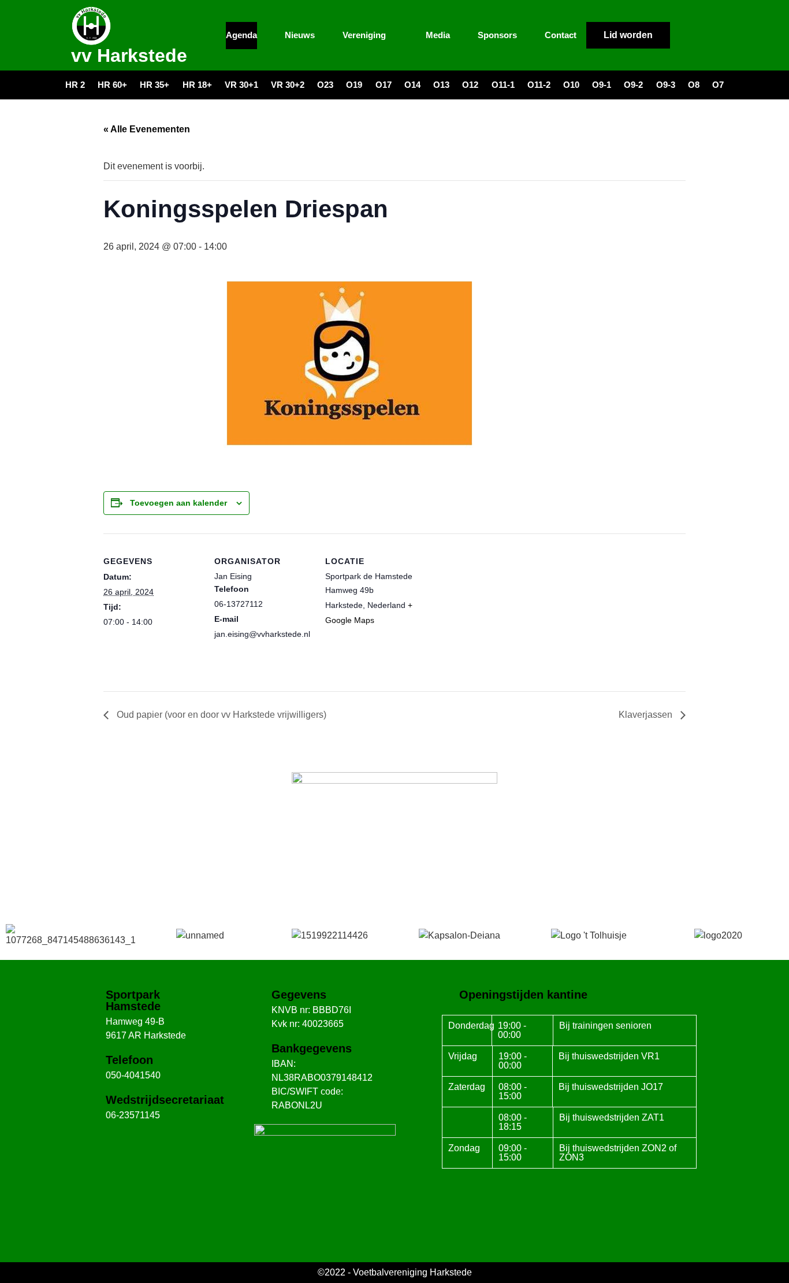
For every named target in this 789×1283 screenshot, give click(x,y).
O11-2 (538, 85)
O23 (325, 85)
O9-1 (601, 85)
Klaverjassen (647, 715)
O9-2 (633, 85)
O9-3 (665, 85)
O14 (412, 85)
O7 (718, 85)
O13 (441, 85)
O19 (354, 85)
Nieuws (300, 35)
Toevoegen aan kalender (178, 502)
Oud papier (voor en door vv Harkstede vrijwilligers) (220, 715)
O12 (470, 85)
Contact (560, 35)
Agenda (241, 35)
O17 (383, 85)
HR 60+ (112, 85)
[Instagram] (706, 35)
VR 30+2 (287, 85)
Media (438, 35)
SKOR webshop (394, 875)
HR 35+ (154, 85)
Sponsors (497, 35)
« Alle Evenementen (146, 129)
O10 (571, 85)
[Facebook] (685, 35)
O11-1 (503, 85)
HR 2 (75, 85)
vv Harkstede (129, 55)
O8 (693, 85)
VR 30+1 (241, 85)
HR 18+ (197, 85)
